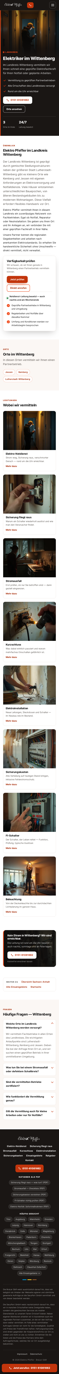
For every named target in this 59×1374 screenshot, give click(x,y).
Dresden (49, 1219)
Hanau (36, 1255)
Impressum (22, 1354)
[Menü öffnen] (52, 5)
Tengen (34, 1243)
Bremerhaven (15, 1237)
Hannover (28, 1225)
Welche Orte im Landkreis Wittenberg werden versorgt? (24, 1025)
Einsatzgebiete (34, 1155)
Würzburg (34, 1261)
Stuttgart (47, 1243)
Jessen (9, 372)
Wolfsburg (49, 1255)
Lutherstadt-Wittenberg (17, 379)
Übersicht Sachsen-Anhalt (35, 982)
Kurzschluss (26, 1151)
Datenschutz (36, 1354)
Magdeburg (48, 1231)
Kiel (35, 1249)
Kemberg (23, 372)
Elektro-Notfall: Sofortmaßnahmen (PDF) (29, 1206)
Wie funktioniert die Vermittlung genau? (25, 1098)
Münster (34, 1231)
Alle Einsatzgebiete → (29, 1273)
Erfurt (44, 1249)
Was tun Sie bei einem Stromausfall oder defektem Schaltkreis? (27, 1069)
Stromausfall (9, 1151)
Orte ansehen (14, 109)
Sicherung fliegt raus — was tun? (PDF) (29, 1182)
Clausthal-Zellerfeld (36, 1267)
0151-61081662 (20, 100)
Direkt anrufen (18, 288)
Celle (22, 1231)
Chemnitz (45, 1237)
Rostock (47, 1261)
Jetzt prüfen (17, 279)
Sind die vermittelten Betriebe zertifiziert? (23, 1083)
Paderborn (31, 1237)
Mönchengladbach (16, 1243)
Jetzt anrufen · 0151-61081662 (31, 1367)
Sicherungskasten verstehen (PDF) (29, 1194)
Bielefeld (24, 1255)
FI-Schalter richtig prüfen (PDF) (29, 1200)
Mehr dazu (11, 466)
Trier (8, 1219)
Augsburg (20, 1219)
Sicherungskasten (13, 1155)
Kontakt (29, 1160)
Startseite (36, 987)
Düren (10, 1261)
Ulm (26, 1249)
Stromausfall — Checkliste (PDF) (29, 1188)
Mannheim (35, 1219)
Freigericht (10, 1255)
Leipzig (15, 1225)
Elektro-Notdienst (16, 1146)
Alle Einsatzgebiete (16, 987)
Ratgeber (51, 1155)
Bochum (16, 1249)
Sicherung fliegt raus (41, 1146)
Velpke (21, 1261)
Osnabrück (10, 1231)
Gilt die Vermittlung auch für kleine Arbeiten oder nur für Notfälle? (26, 1113)
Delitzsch (17, 1267)
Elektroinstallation (46, 1151)
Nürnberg (42, 1225)
